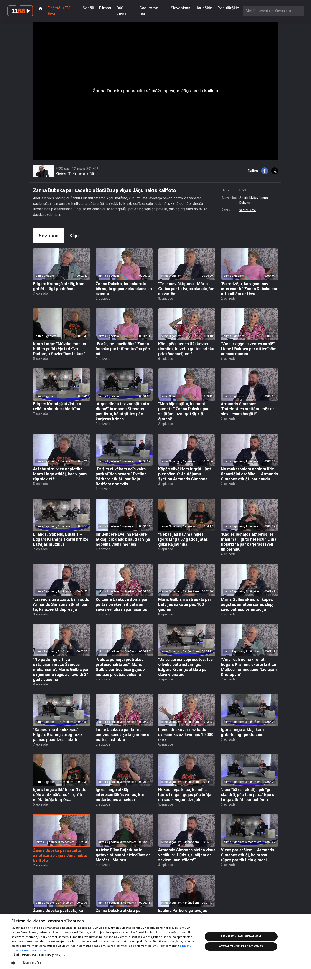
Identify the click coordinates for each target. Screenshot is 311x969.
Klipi (74, 235)
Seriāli (88, 7)
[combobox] (273, 11)
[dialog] (155, 941)
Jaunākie (204, 7)
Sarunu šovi (247, 210)
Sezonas (48, 235)
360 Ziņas (122, 10)
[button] (104, 955)
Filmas (105, 7)
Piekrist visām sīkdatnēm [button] (241, 936)
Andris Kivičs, (249, 198)
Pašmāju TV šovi (59, 10)
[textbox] (273, 11)
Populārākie (228, 7)
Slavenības (180, 7)
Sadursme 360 (149, 10)
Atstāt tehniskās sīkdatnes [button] (241, 946)
